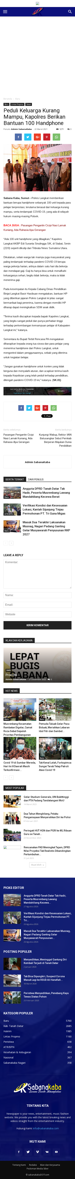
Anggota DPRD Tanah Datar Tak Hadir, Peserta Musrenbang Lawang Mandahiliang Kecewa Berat (46, 492)
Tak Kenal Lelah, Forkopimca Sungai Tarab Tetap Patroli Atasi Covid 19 (55, 766)
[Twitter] (28, 1152)
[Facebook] (18, 1152)
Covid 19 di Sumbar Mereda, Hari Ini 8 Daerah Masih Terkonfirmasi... (19, 766)
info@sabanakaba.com (46, 1128)
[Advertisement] (37, 55)
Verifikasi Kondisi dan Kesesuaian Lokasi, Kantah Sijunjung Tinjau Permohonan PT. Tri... (47, 917)
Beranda (7, 98)
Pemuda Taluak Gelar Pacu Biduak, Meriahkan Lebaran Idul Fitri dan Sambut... (54, 727)
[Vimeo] (37, 1152)
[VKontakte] (46, 1152)
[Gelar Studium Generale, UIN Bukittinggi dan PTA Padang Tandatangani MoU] (12, 801)
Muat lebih (36, 864)
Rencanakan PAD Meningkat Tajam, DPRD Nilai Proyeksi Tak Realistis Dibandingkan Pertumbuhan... (47, 851)
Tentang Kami (19, 1164)
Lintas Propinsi (17, 104)
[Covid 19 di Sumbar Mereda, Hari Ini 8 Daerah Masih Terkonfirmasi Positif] (19, 748)
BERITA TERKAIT (15, 479)
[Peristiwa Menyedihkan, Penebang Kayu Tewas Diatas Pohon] (12, 997)
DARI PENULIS (36, 479)
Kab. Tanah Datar (13, 1026)
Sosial (28, 104)
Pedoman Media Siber (37, 1168)
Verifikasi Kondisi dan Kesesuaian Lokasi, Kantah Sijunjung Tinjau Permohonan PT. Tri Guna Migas (45, 509)
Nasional (8, 1057)
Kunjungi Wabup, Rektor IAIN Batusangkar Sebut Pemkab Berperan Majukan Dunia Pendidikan (55, 440)
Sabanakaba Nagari (14, 1062)
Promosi (11, 675)
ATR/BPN (9, 514)
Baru (17, 98)
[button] (70, 11)
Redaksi (33, 1164)
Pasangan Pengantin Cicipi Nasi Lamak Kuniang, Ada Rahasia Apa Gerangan (18, 438)
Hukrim (7, 1031)
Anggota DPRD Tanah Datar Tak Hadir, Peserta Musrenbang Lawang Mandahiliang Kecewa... (45, 899)
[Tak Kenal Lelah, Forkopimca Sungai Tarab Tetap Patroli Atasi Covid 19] (55, 748)
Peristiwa (8, 1041)
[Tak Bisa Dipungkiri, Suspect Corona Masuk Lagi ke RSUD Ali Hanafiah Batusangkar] (12, 981)
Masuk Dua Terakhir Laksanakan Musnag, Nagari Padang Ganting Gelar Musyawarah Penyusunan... (47, 934)
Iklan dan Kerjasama (50, 1164)
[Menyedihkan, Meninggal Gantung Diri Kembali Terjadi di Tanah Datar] (12, 964)
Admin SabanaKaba (21, 129)
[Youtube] (56, 1152)
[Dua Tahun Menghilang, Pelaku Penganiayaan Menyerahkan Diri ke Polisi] (12, 818)
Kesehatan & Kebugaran (17, 1052)
